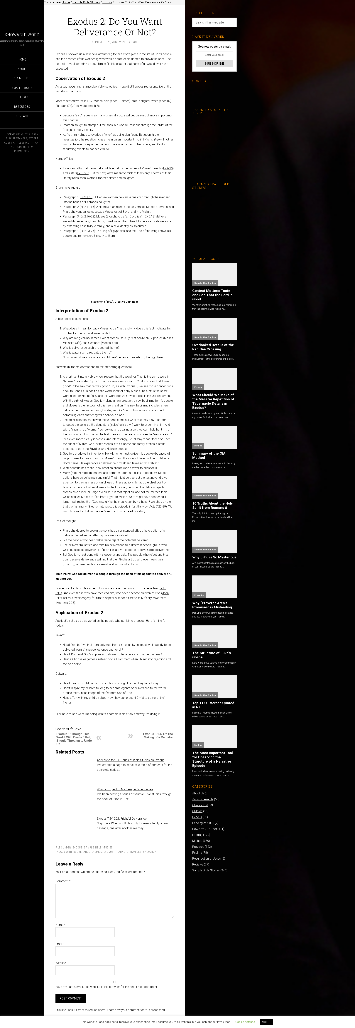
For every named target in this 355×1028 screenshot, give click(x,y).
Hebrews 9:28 (65, 603)
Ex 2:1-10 (86, 197)
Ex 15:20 (82, 173)
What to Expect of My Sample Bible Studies (125, 789)
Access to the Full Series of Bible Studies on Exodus (130, 760)
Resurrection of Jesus (206, 858)
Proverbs (199, 595)
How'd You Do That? (205, 829)
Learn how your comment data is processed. (136, 1010)
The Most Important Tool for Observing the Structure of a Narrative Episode (212, 759)
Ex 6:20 (168, 168)
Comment (62, 881)
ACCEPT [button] (266, 1022)
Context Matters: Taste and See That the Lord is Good (212, 295)
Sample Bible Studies (98, 847)
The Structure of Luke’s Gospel (211, 655)
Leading (197, 835)
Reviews (197, 864)
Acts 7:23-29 (157, 506)
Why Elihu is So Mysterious (214, 557)
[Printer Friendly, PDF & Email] (61, 723)
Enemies (97, 851)
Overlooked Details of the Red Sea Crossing (213, 347)
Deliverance (81, 851)
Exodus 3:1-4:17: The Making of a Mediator (158, 735)
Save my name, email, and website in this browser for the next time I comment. (106, 987)
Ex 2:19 (149, 216)
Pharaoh (121, 851)
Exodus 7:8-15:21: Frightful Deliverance (122, 818)
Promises (135, 851)
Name (60, 925)
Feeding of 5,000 (203, 823)
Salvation (149, 851)
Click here (61, 714)
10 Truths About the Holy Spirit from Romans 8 (212, 505)
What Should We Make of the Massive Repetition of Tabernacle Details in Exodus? (213, 401)
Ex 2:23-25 (87, 231)
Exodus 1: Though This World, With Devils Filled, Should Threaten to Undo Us (74, 739)
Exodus (77, 847)
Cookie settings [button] (245, 1022)
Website (60, 963)
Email (60, 944)
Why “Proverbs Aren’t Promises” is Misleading (212, 605)
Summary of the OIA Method (208, 455)
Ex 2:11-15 (87, 207)
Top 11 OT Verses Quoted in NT (213, 705)
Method (198, 446)
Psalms (197, 852)
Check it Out (200, 805)
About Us (198, 793)
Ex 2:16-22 (87, 216)
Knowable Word (22, 34)
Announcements (202, 799)
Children (197, 811)
